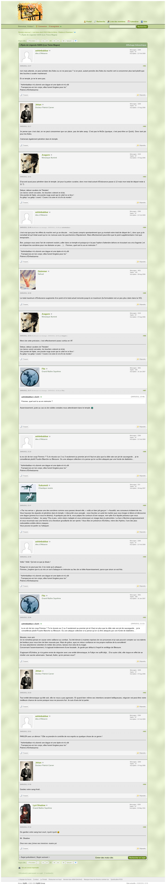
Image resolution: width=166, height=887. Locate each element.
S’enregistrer (54, 26)
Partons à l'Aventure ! (65, 32)
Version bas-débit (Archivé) (72, 879)
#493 (144, 731)
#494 (144, 784)
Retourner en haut (55, 879)
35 (58, 41)
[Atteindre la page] (76, 41)
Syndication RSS (117, 879)
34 (54, 41)
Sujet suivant (42, 857)
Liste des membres (117, 22)
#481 (144, 66)
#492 (144, 692)
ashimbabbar (41, 51)
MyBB (25, 883)
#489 (144, 505)
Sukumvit (43, 485)
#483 (144, 176)
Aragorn (46, 155)
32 (47, 41)
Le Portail (43, 879)
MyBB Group (40, 883)
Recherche (101, 22)
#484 (144, 227)
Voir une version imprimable (30, 867)
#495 (144, 827)
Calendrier (134, 22)
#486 (144, 336)
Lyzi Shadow (39, 805)
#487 (144, 390)
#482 (144, 126)
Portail (89, 22)
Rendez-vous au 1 (24, 32)
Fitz (43, 369)
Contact (36, 879)
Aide (145, 22)
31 (43, 41)
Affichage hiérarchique (136, 45)
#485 (144, 293)
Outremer (42, 271)
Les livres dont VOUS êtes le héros (45, 32)
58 (63, 41)
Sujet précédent (28, 857)
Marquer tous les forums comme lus (96, 879)
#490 (144, 557)
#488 (144, 451)
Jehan (38, 105)
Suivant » (69, 41)
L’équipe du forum (25, 879)
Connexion (42, 26)
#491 (144, 617)
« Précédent (31, 41)
